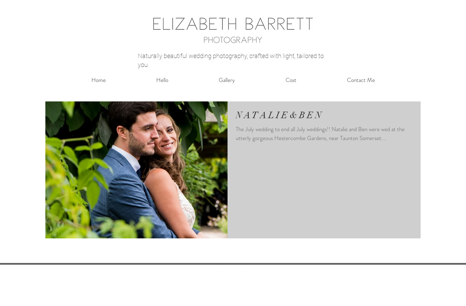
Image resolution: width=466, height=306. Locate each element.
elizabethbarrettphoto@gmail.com (231, 302)
